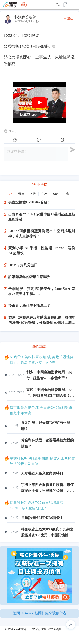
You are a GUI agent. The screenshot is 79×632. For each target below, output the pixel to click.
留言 (56, 194)
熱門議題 (39, 346)
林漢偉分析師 (25, 17)
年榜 (44, 194)
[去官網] (10, 5)
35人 (12, 131)
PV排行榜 (39, 184)
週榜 (21, 194)
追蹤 (70, 18)
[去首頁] (24, 4)
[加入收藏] (65, 4)
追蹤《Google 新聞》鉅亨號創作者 (39, 613)
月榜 (33, 194)
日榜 (9, 194)
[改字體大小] (58, 4)
